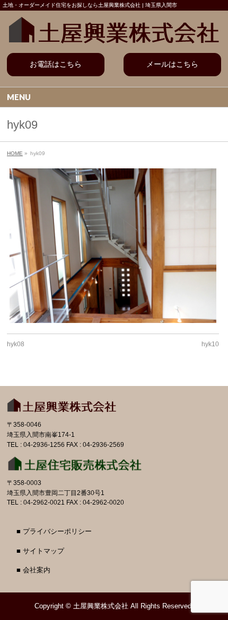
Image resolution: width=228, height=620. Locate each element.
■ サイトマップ (40, 551)
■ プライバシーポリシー (54, 531)
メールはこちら (172, 64)
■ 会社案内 (33, 570)
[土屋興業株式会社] (114, 28)
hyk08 (15, 344)
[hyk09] (113, 246)
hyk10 (210, 344)
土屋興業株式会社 (100, 606)
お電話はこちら (56, 64)
